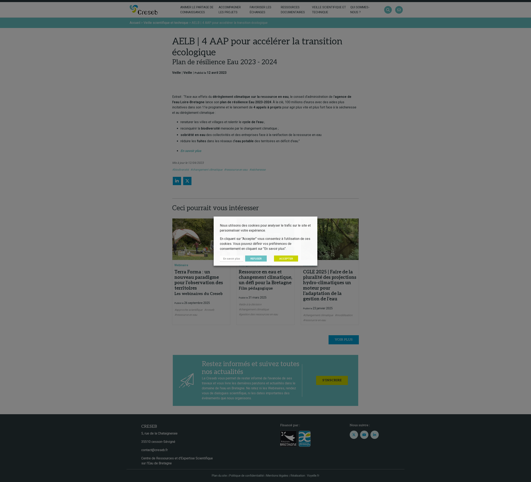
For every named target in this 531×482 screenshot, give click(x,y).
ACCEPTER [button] (286, 258)
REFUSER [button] (256, 258)
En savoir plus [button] (231, 258)
